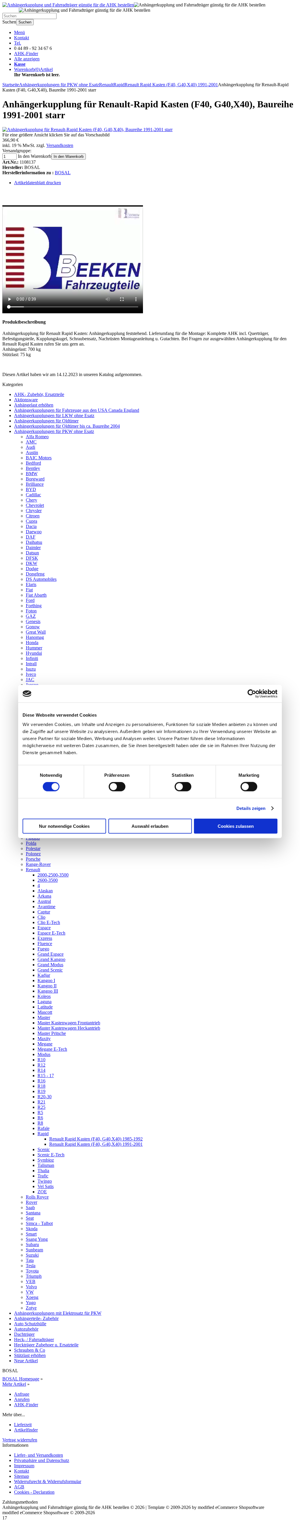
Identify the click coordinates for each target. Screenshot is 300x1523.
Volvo (31, 1286)
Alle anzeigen (27, 58)
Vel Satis (46, 1186)
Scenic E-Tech (51, 1154)
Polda (31, 843)
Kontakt (21, 37)
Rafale (44, 1128)
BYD (31, 489)
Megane (45, 1043)
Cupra (31, 521)
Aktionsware (26, 399)
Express (45, 938)
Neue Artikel (26, 1360)
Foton (31, 610)
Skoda (32, 1228)
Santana (33, 1212)
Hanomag (35, 637)
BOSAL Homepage (20, 1378)
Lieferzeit (23, 1424)
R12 (41, 1064)
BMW (32, 473)
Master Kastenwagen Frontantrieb (69, 1022)
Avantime (46, 906)
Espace (44, 927)
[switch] (117, 786)
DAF (30, 536)
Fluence (45, 943)
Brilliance (35, 484)
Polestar (33, 848)
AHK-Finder (26, 53)
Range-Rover (38, 864)
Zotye (31, 1307)
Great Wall (36, 631)
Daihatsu (34, 542)
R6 (40, 1117)
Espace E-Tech (51, 932)
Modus (44, 1054)
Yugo (31, 1302)
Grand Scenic (50, 969)
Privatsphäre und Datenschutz (41, 1460)
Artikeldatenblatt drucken (37, 182)
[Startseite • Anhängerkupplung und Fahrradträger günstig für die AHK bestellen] (68, 4)
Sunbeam (34, 1249)
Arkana (44, 896)
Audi (30, 447)
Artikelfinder (26, 1429)
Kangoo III (48, 991)
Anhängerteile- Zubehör (36, 1318)
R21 (41, 1101)
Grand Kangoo (51, 959)
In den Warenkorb (68, 156)
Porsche (33, 859)
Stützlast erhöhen (30, 1355)
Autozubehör (26, 1328)
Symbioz (46, 1160)
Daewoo (34, 531)
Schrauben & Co (29, 1350)
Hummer (34, 647)
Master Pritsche (52, 1033)
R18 (41, 1086)
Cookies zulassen (236, 825)
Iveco (31, 674)
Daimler (33, 547)
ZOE (42, 1191)
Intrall (31, 663)
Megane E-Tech (52, 1049)
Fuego (43, 948)
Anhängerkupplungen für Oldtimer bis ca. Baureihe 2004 (67, 426)
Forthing (34, 605)
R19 (41, 1091)
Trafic (43, 1175)
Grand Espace (51, 954)
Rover (31, 1202)
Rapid (43, 1133)
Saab (30, 1207)
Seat (30, 1218)
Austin (32, 452)
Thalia (43, 1170)
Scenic (44, 1149)
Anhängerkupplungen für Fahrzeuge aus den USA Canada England (76, 410)
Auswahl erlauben (150, 825)
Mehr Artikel (14, 1384)
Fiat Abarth (36, 595)
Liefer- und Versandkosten (38, 1455)
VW (30, 1292)
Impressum (24, 1465)
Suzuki (32, 1255)
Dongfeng (35, 573)
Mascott (45, 1012)
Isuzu (31, 668)
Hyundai (34, 653)
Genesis (33, 621)
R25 (41, 1107)
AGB (19, 1486)
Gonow (33, 626)
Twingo (45, 1181)
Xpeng (32, 1297)
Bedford (33, 463)
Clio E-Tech (49, 922)
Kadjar (44, 975)
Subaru (32, 1244)
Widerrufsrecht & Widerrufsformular (47, 1481)
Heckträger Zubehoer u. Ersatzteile (46, 1344)
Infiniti (32, 658)
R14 (41, 1070)
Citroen (33, 515)
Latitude (45, 1006)
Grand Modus (50, 964)
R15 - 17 (46, 1075)
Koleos (44, 996)
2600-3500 (48, 880)
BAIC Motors (39, 457)
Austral (44, 901)
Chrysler (34, 510)
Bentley (33, 468)
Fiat (29, 589)
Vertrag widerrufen (19, 1439)
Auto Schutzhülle (30, 1323)
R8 (40, 1123)
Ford (30, 600)
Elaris (31, 584)
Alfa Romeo (37, 436)
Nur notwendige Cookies (64, 825)
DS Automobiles (41, 579)
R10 (41, 1059)
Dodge (32, 568)
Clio (41, 917)
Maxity (44, 1038)
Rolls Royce (37, 1196)
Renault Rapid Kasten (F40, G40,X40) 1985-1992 (96, 1138)
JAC (30, 679)
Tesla (30, 1265)
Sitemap (21, 1476)
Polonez (33, 853)
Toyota (32, 1270)
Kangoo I (46, 980)
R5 (40, 1112)
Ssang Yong (37, 1239)
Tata (30, 1260)
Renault (33, 869)
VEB (30, 1281)
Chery (31, 499)
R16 (41, 1080)
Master (44, 1017)
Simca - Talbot (39, 1223)
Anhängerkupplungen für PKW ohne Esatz (54, 431)
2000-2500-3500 (53, 874)
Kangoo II (47, 985)
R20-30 (45, 1096)
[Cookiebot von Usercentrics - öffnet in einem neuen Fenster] (251, 693)
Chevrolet (35, 505)
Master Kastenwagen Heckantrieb (69, 1028)
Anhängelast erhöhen (33, 404)
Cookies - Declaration (34, 1492)
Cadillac (33, 494)
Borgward (35, 478)
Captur (44, 911)
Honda (32, 642)
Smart (31, 1233)
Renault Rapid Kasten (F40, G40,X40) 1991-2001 (96, 1144)
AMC (31, 441)
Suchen (24, 22)
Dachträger (24, 1334)
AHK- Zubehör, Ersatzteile (39, 394)
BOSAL (63, 172)
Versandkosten (59, 145)
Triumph (34, 1276)
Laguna (45, 1001)
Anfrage (21, 1394)
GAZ (31, 616)
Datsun (32, 552)
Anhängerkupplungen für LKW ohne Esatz (54, 415)
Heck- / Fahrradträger (34, 1339)
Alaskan (45, 890)
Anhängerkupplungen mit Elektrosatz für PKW (57, 1313)
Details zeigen (250, 808)
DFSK (32, 558)
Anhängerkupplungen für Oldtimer (46, 420)
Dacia (31, 526)
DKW (31, 563)
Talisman (46, 1165)
